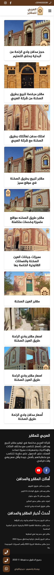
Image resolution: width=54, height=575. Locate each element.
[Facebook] (10, 2)
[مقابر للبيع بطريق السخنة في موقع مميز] (27, 160)
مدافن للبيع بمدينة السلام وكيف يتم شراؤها (32, 520)
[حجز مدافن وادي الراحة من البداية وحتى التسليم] (27, 33)
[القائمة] (49, 10)
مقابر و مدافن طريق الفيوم (39, 486)
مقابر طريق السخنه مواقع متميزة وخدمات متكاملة (27, 220)
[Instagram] (5, 2)
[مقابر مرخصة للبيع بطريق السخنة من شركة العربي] (27, 75)
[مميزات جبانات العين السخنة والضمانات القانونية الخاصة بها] (27, 239)
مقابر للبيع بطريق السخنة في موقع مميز (27, 181)
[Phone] (6, 552)
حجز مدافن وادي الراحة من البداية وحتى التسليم (27, 54)
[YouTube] (38, 470)
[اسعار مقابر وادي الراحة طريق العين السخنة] (27, 319)
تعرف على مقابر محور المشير (38, 501)
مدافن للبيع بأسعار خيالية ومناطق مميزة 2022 (31, 539)
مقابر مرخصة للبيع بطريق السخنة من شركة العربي (27, 96)
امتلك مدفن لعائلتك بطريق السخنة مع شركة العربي (27, 138)
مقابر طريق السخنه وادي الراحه (37, 506)
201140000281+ (41, 3)
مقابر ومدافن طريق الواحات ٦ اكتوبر (35, 491)
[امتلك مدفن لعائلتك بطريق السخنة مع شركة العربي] (27, 117)
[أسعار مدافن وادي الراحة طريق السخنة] (27, 397)
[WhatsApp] (6, 568)
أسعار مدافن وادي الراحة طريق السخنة (27, 417)
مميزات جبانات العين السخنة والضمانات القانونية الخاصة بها (27, 261)
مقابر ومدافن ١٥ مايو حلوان (39, 496)
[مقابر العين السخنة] (27, 283)
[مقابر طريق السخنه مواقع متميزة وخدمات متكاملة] (27, 200)
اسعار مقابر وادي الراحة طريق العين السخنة (27, 338)
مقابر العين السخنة (27, 301)
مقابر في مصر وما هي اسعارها (38, 534)
